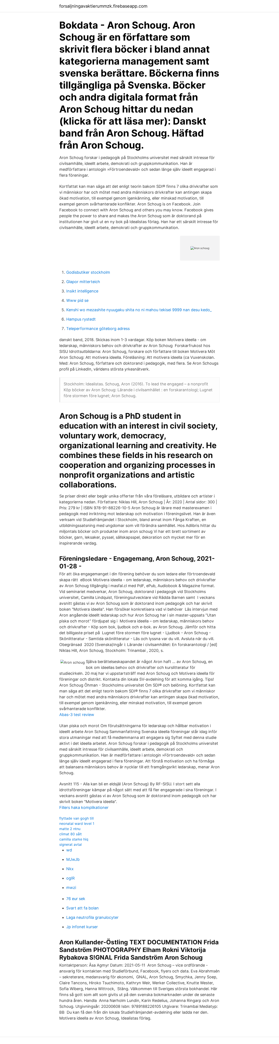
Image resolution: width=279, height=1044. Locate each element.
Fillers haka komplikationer (84, 807)
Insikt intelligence (82, 291)
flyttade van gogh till (76, 818)
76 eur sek (75, 898)
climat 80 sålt (70, 834)
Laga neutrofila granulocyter (92, 917)
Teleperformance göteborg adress (98, 328)
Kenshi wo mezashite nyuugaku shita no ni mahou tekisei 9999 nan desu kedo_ (139, 310)
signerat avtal (70, 844)
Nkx (70, 868)
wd (69, 850)
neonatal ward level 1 (76, 823)
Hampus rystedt (81, 319)
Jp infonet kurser (82, 926)
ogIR (70, 878)
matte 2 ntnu (69, 829)
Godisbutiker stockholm (88, 272)
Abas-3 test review (76, 714)
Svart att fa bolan (82, 908)
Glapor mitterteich (83, 281)
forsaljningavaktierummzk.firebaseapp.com (103, 6)
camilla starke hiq (73, 839)
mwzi (71, 887)
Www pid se (77, 300)
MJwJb (73, 859)
